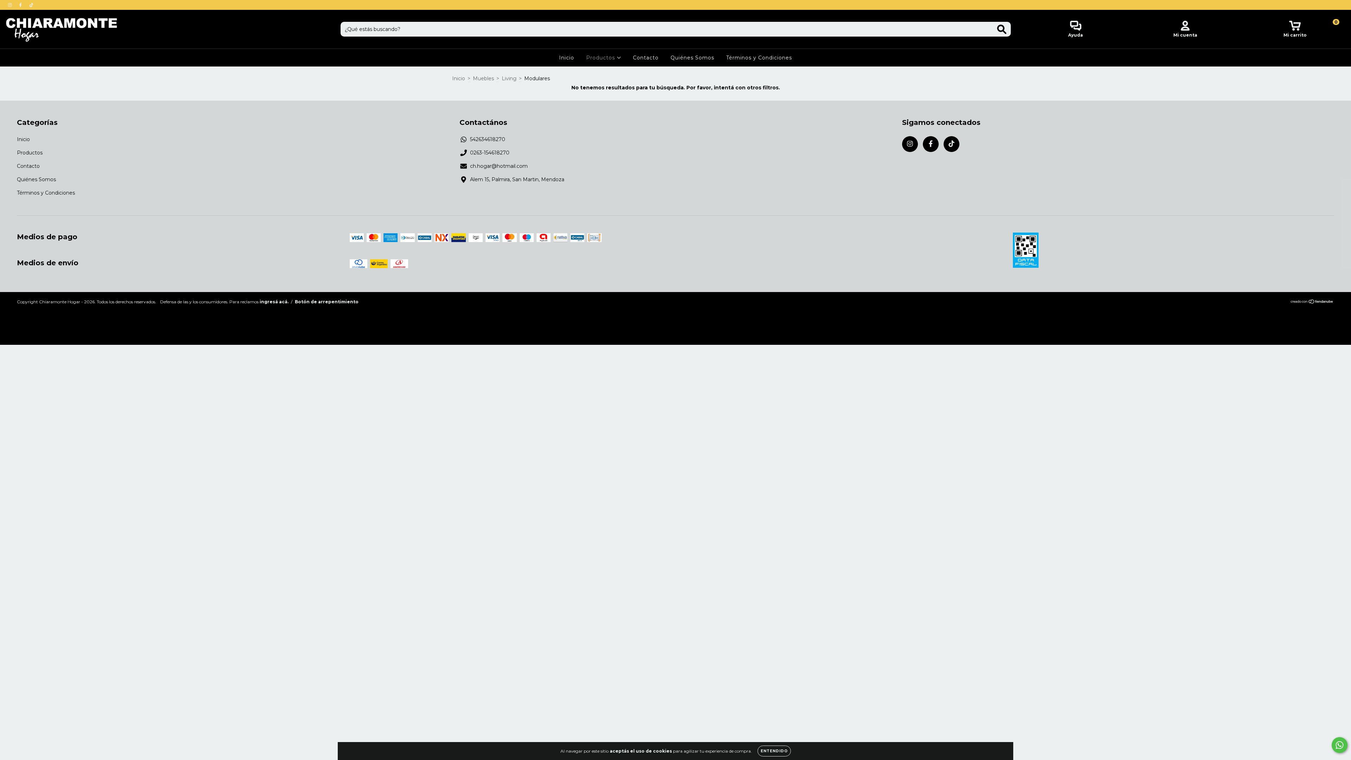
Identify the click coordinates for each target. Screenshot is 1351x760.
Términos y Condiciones (759, 58)
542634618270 (487, 139)
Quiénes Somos (692, 58)
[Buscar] (1002, 29)
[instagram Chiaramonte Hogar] (10, 5)
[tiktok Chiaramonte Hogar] (31, 5)
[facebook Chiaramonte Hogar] (21, 5)
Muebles (483, 78)
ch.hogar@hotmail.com (499, 166)
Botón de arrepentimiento (327, 301)
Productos (601, 58)
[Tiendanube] (1312, 302)
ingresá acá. (274, 301)
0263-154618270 (489, 153)
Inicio (566, 58)
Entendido (774, 751)
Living (509, 78)
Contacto (646, 58)
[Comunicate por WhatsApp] (1339, 745)
